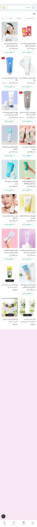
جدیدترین (29, 18)
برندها (19, 18)
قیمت (10, 18)
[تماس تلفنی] (3, 516)
